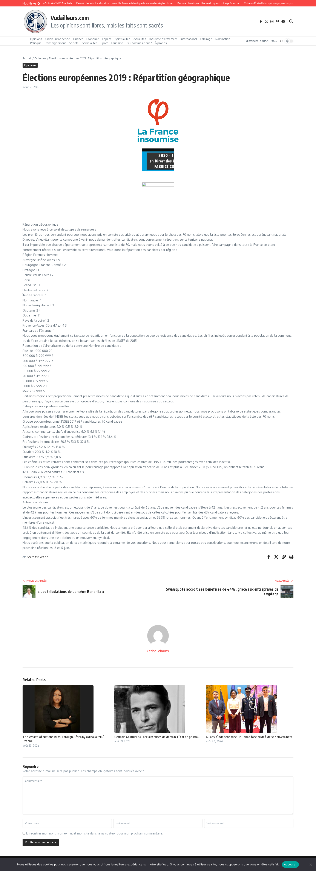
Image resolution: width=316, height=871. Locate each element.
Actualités (139, 39)
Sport (104, 43)
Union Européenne (57, 39)
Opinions (36, 39)
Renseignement (55, 43)
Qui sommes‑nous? (139, 43)
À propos (161, 43)
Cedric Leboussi (158, 651)
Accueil (27, 58)
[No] (310, 864)
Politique (35, 43)
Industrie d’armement (163, 39)
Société (74, 43)
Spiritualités (122, 39)
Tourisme (117, 43)
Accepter (290, 864)
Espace (107, 39)
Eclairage (206, 39)
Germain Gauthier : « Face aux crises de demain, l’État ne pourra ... (157, 737)
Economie (92, 39)
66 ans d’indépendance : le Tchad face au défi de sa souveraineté (249, 737)
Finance (78, 39)
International (189, 39)
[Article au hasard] (281, 41)
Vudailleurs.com (70, 17)
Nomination (222, 39)
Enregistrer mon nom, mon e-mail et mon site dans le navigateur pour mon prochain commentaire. (94, 833)
